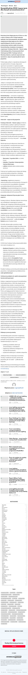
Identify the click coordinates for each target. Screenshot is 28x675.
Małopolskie (14, 537)
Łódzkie (14, 536)
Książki (14, 528)
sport (13, 617)
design (21, 598)
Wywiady (14, 578)
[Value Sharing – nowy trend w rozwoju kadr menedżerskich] (4, 440)
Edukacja (14, 515)
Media (14, 539)
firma (18, 604)
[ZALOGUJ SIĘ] (26, 1)
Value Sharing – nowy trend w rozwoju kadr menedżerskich (18, 439)
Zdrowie (14, 581)
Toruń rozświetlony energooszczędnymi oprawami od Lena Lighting (17, 430)
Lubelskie (14, 533)
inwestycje (13, 606)
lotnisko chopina (21, 610)
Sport (14, 564)
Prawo (14, 558)
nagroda (22, 612)
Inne (14, 524)
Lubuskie (14, 534)
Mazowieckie (14, 538)
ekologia (13, 602)
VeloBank (12, 619)
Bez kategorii (17, 393)
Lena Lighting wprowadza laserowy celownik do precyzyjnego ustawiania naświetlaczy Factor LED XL (17, 409)
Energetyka (14, 519)
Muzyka (14, 543)
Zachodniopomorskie (14, 579)
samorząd (5, 617)
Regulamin (25, 672)
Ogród (14, 546)
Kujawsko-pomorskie (14, 529)
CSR (15, 598)
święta (4, 623)
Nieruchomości (14, 545)
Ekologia (14, 516)
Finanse (14, 523)
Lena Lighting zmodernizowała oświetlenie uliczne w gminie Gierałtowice (18, 470)
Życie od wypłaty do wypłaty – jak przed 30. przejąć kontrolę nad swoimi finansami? (17, 459)
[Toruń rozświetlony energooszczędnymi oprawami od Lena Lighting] (4, 431)
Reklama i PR (14, 560)
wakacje (20, 619)
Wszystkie (14, 504)
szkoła (20, 617)
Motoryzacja (14, 542)
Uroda (14, 573)
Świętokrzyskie (14, 567)
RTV (14, 561)
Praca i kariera (14, 556)
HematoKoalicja (5, 368)
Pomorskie (14, 555)
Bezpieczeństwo (6, 594)
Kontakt (14, 673)
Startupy (14, 565)
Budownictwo (14, 510)
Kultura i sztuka (14, 532)
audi (13, 592)
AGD (14, 506)
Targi (14, 568)
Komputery (14, 526)
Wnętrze (14, 577)
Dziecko (14, 514)
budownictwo (13, 596)
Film (14, 521)
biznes (4, 596)
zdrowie (4, 382)
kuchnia (12, 610)
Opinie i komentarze (14, 547)
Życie (14, 583)
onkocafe (13, 380)
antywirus (5, 592)
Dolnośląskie (14, 511)
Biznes (14, 508)
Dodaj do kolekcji (14, 377)
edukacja (5, 602)
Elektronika (14, 517)
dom (4, 600)
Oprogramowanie (14, 550)
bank (20, 592)
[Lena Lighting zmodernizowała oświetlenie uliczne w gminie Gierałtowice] (4, 470)
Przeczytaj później (7, 375)
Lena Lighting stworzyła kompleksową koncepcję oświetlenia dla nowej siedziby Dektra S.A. (18, 490)
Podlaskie (14, 552)
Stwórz (14, 646)
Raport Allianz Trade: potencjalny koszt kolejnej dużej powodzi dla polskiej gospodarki (17, 480)
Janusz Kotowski (6, 608)
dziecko (19, 600)
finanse (10, 604)
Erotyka (14, 520)
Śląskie (14, 563)
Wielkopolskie (14, 576)
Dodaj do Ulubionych (21, 375)
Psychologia (14, 559)
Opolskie (14, 548)
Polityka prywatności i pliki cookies (14, 672)
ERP (4, 604)
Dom (14, 512)
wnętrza (14, 621)
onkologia (21, 380)
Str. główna (3, 672)
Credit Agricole (6, 598)
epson (21, 602)
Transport (14, 570)
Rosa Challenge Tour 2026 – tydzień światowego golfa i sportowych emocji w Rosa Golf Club (17, 420)
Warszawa (5, 621)
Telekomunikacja (14, 569)
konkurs (4, 610)
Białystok (16, 594)
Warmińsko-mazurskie (14, 574)
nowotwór (5, 380)
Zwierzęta (14, 582)
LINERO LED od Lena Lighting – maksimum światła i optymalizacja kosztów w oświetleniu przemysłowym (18, 398)
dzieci (11, 600)
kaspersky (16, 608)
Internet (14, 525)
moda (4, 612)
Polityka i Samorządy (14, 554)
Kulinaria (14, 530)
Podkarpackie (14, 551)
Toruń (4, 619)
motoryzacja (13, 612)
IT (20, 606)
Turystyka (14, 572)
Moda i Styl (14, 541)
